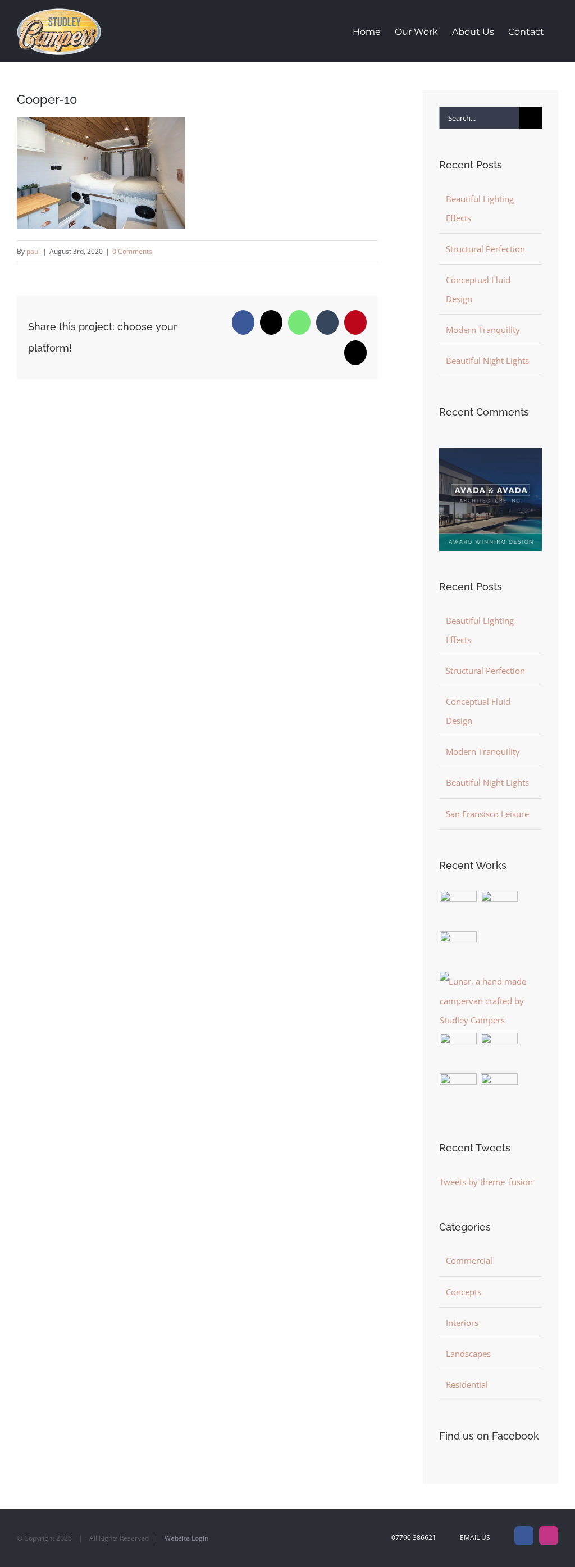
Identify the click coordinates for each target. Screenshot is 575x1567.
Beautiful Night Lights (487, 360)
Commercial (469, 1260)
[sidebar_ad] (490, 452)
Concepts (463, 1291)
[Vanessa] (499, 1092)
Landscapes (468, 1353)
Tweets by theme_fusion (486, 1181)
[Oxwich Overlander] (458, 950)
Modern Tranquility (483, 329)
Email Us (473, 1537)
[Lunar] (490, 1000)
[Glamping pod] (499, 909)
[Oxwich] (458, 1051)
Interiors (462, 1322)
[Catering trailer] (458, 909)
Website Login (186, 1538)
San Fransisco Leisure (487, 813)
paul (33, 251)
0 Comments (132, 251)
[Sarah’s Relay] (499, 1051)
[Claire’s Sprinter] (458, 1092)
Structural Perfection (485, 248)
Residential (467, 1384)
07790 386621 (413, 1537)
